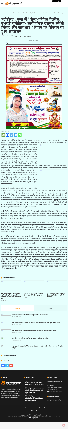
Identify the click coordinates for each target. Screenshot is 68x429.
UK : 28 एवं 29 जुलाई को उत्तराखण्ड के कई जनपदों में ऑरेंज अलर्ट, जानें (33, 294)
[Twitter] (11, 135)
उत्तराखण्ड (9, 13)
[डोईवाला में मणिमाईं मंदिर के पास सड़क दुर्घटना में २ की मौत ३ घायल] (6, 317)
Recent (17, 308)
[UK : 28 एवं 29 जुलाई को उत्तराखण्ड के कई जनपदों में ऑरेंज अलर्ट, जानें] (34, 286)
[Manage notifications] (63, 425)
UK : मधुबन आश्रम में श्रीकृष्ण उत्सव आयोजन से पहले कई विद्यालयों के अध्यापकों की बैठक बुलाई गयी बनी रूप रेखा (11, 296)
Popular (50, 308)
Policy (45, 408)
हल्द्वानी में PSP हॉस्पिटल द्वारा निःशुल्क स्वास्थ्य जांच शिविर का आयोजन (30, 338)
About (26, 408)
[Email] (3, 135)
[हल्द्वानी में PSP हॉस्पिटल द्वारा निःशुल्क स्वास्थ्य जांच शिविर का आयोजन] (6, 340)
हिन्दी (53, 1)
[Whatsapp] (20, 135)
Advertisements (33, 408)
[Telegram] (15, 135)
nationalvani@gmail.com (11, 397)
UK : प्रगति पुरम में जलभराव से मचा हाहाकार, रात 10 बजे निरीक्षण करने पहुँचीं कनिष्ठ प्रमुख (36, 323)
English (58, 1)
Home (4, 13)
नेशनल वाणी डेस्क (18, 36)
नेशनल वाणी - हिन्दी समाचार (36, 414)
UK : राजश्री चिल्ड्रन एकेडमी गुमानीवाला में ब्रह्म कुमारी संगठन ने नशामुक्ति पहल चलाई (34, 330)
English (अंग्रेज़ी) (57, 400)
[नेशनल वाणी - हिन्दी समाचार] (13, 3)
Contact (41, 408)
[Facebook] (7, 135)
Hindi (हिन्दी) (49, 400)
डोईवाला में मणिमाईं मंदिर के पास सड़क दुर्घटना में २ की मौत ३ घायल (30, 315)
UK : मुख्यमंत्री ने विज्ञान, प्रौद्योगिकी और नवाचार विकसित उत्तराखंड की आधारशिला (56, 295)
